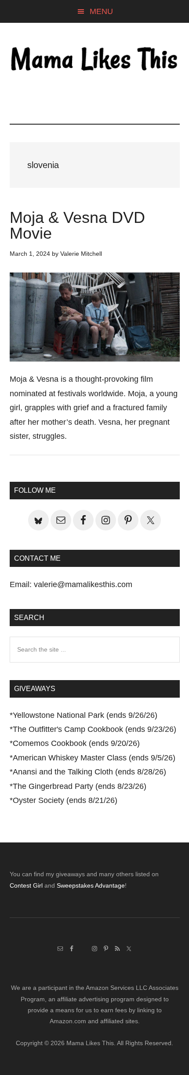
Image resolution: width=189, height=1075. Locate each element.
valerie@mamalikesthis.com (83, 584)
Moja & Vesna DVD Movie (77, 225)
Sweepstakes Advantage (91, 885)
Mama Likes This (95, 60)
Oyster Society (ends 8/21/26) (65, 800)
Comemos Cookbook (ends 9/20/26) (76, 743)
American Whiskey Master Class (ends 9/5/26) (94, 757)
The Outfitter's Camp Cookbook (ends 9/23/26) (94, 729)
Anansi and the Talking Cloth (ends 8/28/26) (89, 771)
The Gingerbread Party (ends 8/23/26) (79, 786)
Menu (101, 11)
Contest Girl (26, 885)
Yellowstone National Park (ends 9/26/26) (85, 715)
